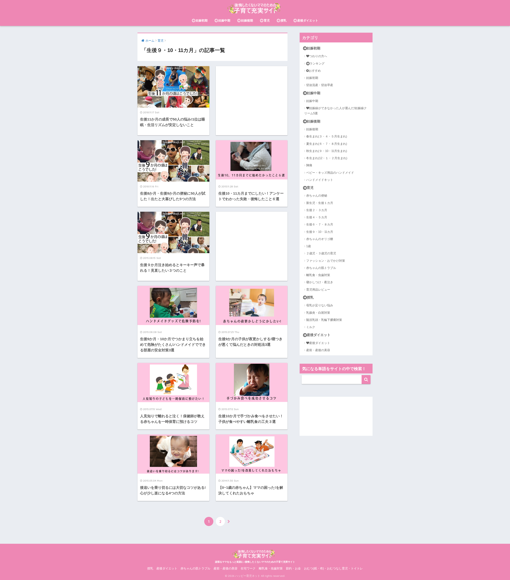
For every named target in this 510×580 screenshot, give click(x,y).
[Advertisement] (252, 100)
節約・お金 (293, 568)
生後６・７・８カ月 (319, 224)
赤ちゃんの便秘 (316, 195)
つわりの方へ (318, 56)
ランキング (317, 63)
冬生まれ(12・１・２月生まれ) (326, 158)
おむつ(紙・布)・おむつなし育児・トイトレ (333, 568)
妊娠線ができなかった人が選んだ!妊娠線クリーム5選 (335, 110)
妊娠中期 (224, 20)
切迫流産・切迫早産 (319, 85)
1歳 (308, 246)
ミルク (310, 327)
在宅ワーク (248, 568)
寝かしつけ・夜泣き (319, 282)
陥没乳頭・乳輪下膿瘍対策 (324, 319)
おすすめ (315, 70)
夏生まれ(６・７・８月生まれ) (326, 143)
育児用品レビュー (318, 289)
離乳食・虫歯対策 (318, 275)
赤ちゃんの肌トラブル (321, 267)
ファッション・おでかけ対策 (325, 260)
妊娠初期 (202, 20)
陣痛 (309, 165)
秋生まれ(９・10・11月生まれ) (326, 151)
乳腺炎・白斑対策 (318, 312)
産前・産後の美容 (318, 350)
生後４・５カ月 (316, 217)
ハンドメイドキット (319, 179)
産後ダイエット (307, 20)
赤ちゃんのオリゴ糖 (319, 239)
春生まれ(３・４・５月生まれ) (326, 136)
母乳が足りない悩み (319, 305)
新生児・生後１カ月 (319, 203)
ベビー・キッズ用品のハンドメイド (330, 172)
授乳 (283, 20)
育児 (267, 20)
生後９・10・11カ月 (319, 231)
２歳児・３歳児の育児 (321, 253)
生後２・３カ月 (316, 210)
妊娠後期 (247, 20)
